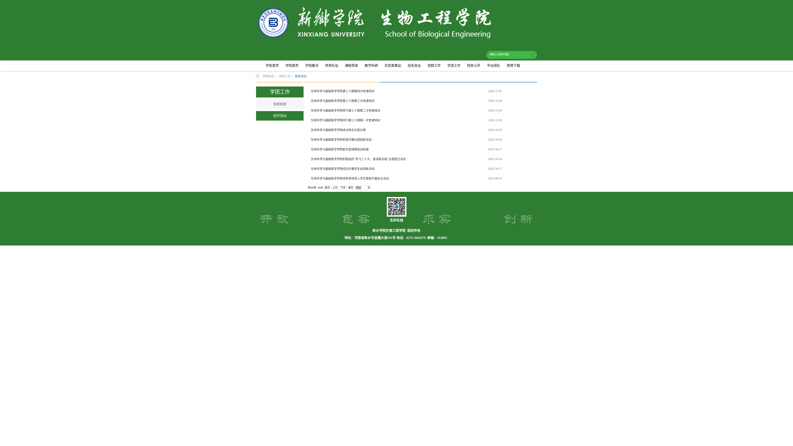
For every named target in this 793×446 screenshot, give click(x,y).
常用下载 (513, 65)
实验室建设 (393, 65)
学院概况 (311, 65)
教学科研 (371, 65)
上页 (334, 187)
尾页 (350, 187)
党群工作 (434, 65)
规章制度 (279, 104)
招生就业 (414, 65)
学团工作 (454, 65)
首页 (327, 187)
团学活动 (300, 76)
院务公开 (473, 65)
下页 (343, 187)
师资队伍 (331, 65)
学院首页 (292, 65)
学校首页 (272, 65)
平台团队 (493, 65)
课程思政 (351, 65)
